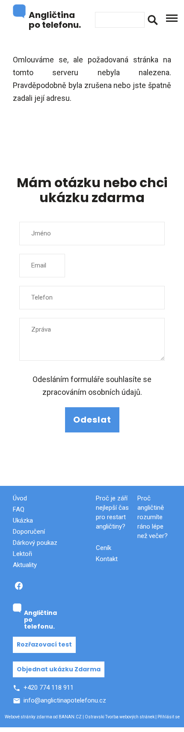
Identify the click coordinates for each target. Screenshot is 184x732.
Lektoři (22, 554)
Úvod (20, 498)
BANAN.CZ (70, 716)
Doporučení (29, 531)
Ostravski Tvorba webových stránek (119, 716)
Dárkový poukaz (35, 543)
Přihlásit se (168, 716)
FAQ (18, 509)
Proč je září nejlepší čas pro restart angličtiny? (112, 512)
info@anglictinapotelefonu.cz (65, 700)
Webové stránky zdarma (28, 716)
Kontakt (107, 559)
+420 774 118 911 (49, 687)
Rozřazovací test (44, 644)
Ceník (103, 548)
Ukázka (23, 520)
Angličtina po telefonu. (55, 19)
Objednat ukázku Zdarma (59, 669)
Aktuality (25, 565)
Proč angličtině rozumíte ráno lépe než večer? (152, 517)
